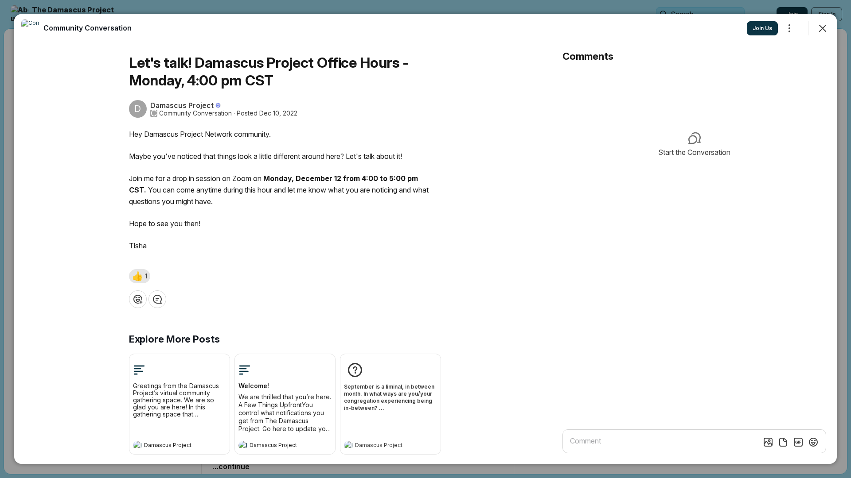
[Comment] (157, 299)
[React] (137, 299)
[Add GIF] (798, 442)
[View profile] (137, 445)
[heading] (170, 446)
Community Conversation (195, 113)
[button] (139, 276)
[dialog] (425, 239)
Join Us (762, 28)
